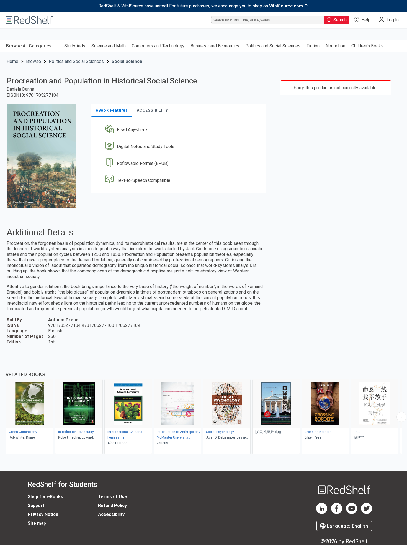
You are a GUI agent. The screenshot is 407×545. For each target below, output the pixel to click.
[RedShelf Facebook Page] (336, 512)
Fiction (313, 46)
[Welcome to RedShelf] (29, 20)
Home (12, 61)
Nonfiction (335, 46)
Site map (37, 523)
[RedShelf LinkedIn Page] (321, 512)
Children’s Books (367, 46)
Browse (33, 61)
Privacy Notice (43, 514)
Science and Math (108, 46)
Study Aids (74, 46)
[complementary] (203, 406)
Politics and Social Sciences (272, 46)
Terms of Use (112, 496)
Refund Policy (112, 505)
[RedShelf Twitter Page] (366, 512)
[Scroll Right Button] (401, 417)
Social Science (127, 61)
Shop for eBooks (45, 496)
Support (36, 505)
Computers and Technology (158, 46)
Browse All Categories (28, 46)
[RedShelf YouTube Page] (351, 512)
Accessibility (111, 514)
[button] (179, 129)
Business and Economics (214, 46)
